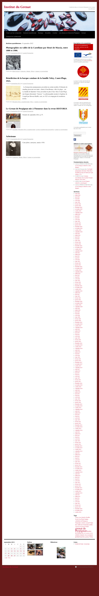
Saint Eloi (82, 537)
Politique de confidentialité (13, 36)
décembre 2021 (78, 285)
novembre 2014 (78, 426)
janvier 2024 (78, 244)
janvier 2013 (78, 465)
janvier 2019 (78, 341)
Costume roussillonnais (29, 33)
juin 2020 (77, 312)
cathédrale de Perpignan (81, 521)
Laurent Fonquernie (28, 53)
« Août (5, 557)
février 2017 (78, 379)
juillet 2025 (77, 214)
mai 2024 (77, 238)
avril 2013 (77, 460)
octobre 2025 (78, 211)
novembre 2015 (78, 406)
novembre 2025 (78, 209)
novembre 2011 (78, 489)
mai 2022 (77, 277)
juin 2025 (77, 216)
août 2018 (77, 350)
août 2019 (77, 329)
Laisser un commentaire (41, 71)
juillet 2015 (77, 413)
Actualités (48, 33)
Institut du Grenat (17, 7)
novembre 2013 (78, 447)
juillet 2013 (77, 454)
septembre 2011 (78, 493)
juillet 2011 (77, 496)
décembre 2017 (78, 362)
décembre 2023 (78, 245)
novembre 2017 (78, 364)
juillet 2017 (77, 371)
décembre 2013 (78, 446)
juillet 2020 (77, 310)
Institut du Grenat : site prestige (82, 544)
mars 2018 (77, 357)
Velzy (91, 537)
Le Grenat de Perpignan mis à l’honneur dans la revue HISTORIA (36, 108)
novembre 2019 (78, 324)
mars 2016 (77, 399)
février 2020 (78, 319)
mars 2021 (77, 296)
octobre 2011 (78, 491)
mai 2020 (77, 313)
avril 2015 (77, 418)
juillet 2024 (77, 235)
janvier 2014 (78, 444)
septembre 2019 (78, 327)
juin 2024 (77, 237)
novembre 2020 (78, 303)
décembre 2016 (78, 383)
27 (14, 555)
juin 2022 (77, 275)
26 (11, 555)
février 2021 (78, 298)
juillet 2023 (77, 254)
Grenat (87, 526)
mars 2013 (77, 461)
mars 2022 (77, 280)
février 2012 (78, 484)
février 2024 (78, 242)
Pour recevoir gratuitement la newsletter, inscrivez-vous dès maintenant (81, 47)
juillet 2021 (77, 292)
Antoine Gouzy (78, 517)
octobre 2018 (78, 346)
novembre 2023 (78, 247)
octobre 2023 (78, 249)
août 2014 (77, 432)
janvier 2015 (78, 423)
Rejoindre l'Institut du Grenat (80, 152)
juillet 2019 (77, 331)
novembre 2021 (78, 287)
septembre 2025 (78, 212)
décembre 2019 (78, 322)
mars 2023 (77, 261)
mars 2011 (77, 503)
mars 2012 (77, 482)
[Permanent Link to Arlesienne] (13, 155)
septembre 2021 (78, 291)
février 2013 (78, 463)
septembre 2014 (78, 430)
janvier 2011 (78, 507)
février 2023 (78, 263)
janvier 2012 (78, 486)
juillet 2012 (77, 475)
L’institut (55, 33)
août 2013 (77, 453)
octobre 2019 (78, 325)
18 (8, 553)
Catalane (86, 519)
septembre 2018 (78, 348)
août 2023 (77, 252)
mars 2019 (77, 338)
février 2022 (78, 282)
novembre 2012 (78, 468)
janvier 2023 (78, 265)
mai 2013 (77, 458)
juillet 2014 (77, 433)
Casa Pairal (81, 519)
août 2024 (77, 233)
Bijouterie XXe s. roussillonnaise (21, 102)
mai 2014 (77, 437)
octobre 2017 (78, 366)
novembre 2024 (78, 228)
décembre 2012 (78, 467)
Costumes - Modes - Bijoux (27, 71)
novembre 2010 (78, 510)
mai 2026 (77, 198)
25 (8, 555)
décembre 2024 (78, 226)
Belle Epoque (16, 71)
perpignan (90, 535)
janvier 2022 (78, 284)
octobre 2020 (78, 305)
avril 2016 (77, 397)
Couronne (86, 525)
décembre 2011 (78, 487)
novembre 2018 (78, 345)
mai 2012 (77, 479)
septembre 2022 (78, 272)
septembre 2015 (78, 409)
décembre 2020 (78, 301)
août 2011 (77, 494)
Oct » (9, 557)
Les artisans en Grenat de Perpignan (69, 33)
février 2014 (78, 442)
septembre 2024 (78, 231)
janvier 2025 (78, 224)
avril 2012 (77, 480)
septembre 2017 (78, 367)
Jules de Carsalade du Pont (87, 533)
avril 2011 (77, 501)
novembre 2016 (78, 385)
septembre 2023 (78, 251)
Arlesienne (11, 136)
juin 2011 (77, 498)
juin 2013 (77, 456)
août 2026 (77, 193)
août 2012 (77, 473)
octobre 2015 (78, 407)
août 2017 (77, 369)
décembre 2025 (78, 207)
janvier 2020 (78, 320)
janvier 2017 (78, 381)
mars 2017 (77, 378)
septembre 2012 (78, 472)
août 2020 (77, 308)
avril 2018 (77, 355)
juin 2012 (77, 477)
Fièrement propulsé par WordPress (85, 567)
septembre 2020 (78, 306)
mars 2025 (77, 221)
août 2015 (77, 411)
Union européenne (88, 60)
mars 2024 (77, 240)
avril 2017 (77, 376)
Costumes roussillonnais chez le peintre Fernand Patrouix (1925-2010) (83, 177)
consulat (87, 523)
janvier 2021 (78, 299)
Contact (84, 33)
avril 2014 (77, 439)
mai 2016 (77, 395)
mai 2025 (77, 218)
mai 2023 (77, 258)
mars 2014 (77, 440)
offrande (86, 535)
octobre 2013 (78, 449)
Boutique (40, 33)
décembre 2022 (78, 266)
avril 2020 (77, 315)
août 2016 (77, 390)
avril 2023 (77, 259)
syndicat (87, 537)
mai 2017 (77, 374)
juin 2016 (77, 393)
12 (11, 551)
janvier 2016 (78, 402)
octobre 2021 (78, 289)
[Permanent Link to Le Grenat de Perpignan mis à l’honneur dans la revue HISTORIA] (13, 127)
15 (20, 551)
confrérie (83, 523)
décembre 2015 (78, 404)
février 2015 (78, 421)
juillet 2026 (77, 195)
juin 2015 (77, 414)
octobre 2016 (78, 386)
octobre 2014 (78, 428)
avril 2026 (77, 200)
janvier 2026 (78, 205)
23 (23, 553)
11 (8, 551)
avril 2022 (77, 278)
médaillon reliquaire (79, 535)
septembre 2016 (78, 388)
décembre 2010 (78, 508)
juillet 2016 (77, 392)
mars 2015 (77, 420)
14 (17, 551)
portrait (77, 537)
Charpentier (78, 523)
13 (14, 551)
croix (91, 524)
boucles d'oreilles (86, 517)
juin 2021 (77, 294)
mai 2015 (77, 416)
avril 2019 (77, 336)
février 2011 (78, 505)
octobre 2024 (78, 230)
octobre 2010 (78, 512)
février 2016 (78, 400)
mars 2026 (77, 202)
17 (5, 553)
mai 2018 (77, 353)
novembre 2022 (78, 268)
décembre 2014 (78, 425)
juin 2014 (77, 435)
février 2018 (78, 359)
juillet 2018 (77, 352)
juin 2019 (77, 332)
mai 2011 (77, 500)
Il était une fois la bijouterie (13, 33)
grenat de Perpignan (81, 529)
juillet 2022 (77, 273)
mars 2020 (77, 317)
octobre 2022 (78, 270)
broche (76, 519)
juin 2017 (77, 373)
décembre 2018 (78, 343)
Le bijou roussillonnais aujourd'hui (45, 129)
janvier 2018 (78, 360)
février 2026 (78, 204)
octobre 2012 (78, 470)
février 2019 (78, 339)
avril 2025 (77, 219)
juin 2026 (77, 197)
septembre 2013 (78, 451)
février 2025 (78, 223)
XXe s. (32, 102)
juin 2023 (77, 256)
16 (23, 551)
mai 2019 (77, 334)
